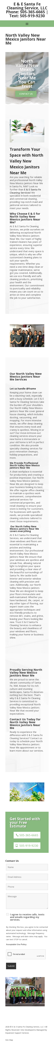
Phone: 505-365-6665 (25, 11)
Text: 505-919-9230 (27, 15)
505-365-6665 (28, 835)
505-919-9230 (28, 845)
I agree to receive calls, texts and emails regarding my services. (27, 917)
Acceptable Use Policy (16, 944)
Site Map (9, 1040)
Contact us (26, 93)
